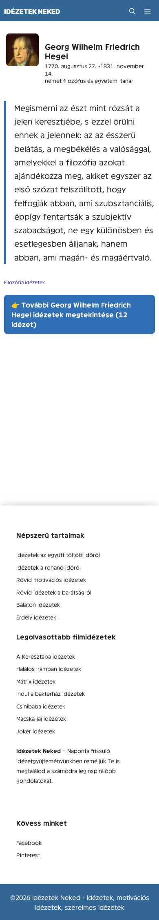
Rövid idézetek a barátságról (53, 592)
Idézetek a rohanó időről (48, 567)
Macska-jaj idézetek (41, 718)
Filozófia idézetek (24, 282)
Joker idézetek (35, 731)
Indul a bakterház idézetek (50, 693)
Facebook (29, 842)
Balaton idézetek (38, 604)
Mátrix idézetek (35, 681)
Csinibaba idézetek (40, 706)
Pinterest (28, 854)
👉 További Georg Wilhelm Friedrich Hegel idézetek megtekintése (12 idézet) (71, 314)
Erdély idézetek (36, 617)
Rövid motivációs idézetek (51, 579)
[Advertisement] (79, 426)
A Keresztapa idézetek (45, 656)
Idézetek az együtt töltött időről (58, 554)
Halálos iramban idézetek (48, 668)
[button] (132, 11)
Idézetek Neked (32, 11)
